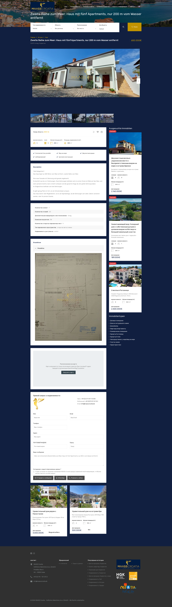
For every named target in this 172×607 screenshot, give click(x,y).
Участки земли (115, 342)
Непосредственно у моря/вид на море (122, 339)
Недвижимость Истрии (96, 582)
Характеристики (115, 345)
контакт (132, 6)
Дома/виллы (114, 326)
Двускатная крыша (88, 153)
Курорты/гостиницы (116, 334)
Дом (65, 6)
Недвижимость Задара (96, 585)
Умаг (46, 37)
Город (72, 442)
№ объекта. (103, 25)
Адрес (35, 433)
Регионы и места (88, 6)
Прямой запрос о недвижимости (46, 396)
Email (71, 414)
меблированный (40, 157)
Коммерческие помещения (118, 331)
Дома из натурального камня (119, 323)
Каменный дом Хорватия (97, 570)
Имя (34, 414)
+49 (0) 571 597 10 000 (88, 399)
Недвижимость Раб (95, 579)
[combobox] (41, 29)
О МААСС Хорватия (103, 6)
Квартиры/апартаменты (118, 328)
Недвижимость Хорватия (97, 573)
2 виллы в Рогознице (120, 290)
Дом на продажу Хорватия (97, 563)
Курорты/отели (115, 337)
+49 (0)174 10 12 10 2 (91, 401)
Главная (32, 37)
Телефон (36, 423)
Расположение (82, 25)
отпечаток (63, 563)
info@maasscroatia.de (88, 404)
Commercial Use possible (43, 153)
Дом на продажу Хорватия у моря (100, 576)
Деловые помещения (116, 320)
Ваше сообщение (38, 452)
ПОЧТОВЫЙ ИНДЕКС (39, 442)
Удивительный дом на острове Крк (87, 511)
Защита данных (78, 563)
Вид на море (63, 153)
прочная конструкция (66, 157)
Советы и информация (120, 6)
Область (57, 25)
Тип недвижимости (39, 25)
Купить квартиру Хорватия (98, 566)
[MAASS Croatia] (42, 11)
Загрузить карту (68, 372)
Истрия (40, 37)
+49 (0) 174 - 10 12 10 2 (40, 577)
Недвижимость (75, 6)
